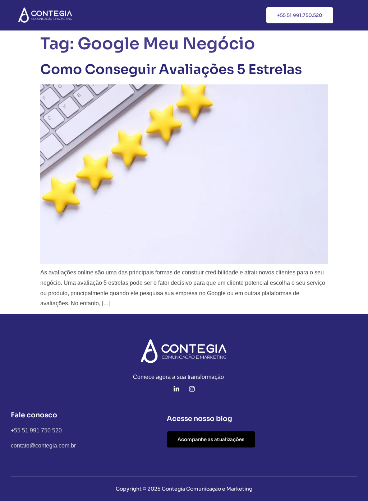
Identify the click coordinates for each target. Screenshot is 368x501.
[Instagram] (192, 389)
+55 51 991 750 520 (36, 430)
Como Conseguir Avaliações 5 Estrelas (171, 69)
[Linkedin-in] (176, 389)
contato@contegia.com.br (43, 445)
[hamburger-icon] (352, 16)
